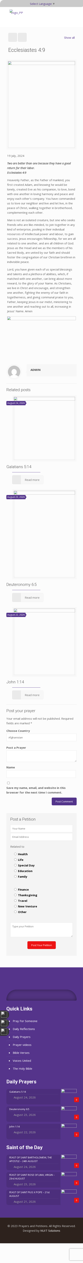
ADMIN (35, 370)
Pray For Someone (25, 1021)
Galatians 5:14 (18, 466)
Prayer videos (22, 1045)
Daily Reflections (24, 1029)
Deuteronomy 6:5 (21, 584)
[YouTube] (42, 1237)
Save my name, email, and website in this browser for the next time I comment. (36, 790)
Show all (69, 37)
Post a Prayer (16, 747)
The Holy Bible (22, 1068)
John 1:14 (15, 682)
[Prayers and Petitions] (17, 16)
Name (10, 767)
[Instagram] (47, 1237)
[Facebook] (36, 1237)
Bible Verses (21, 1053)
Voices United (22, 1060)
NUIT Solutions (50, 1230)
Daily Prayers (21, 1037)
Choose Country (18, 731)
